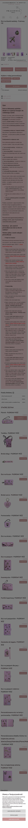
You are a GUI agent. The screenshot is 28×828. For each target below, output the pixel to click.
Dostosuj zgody (14, 815)
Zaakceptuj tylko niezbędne (14, 811)
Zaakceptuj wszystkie (14, 819)
